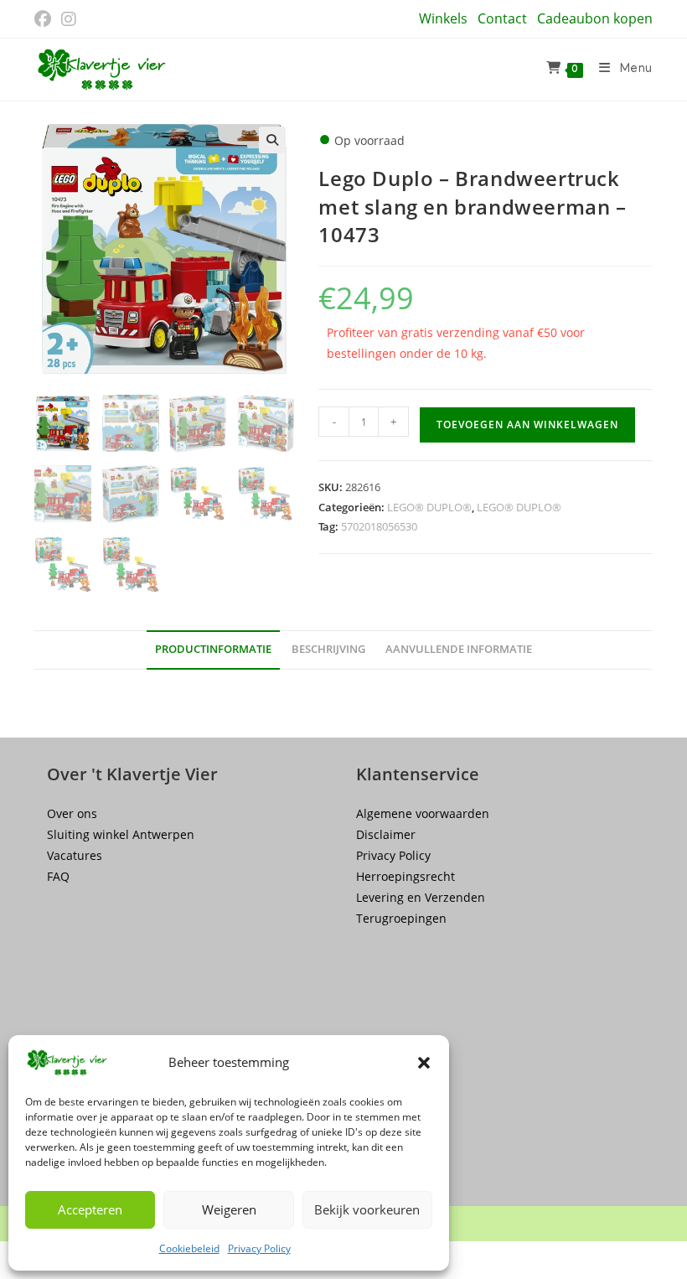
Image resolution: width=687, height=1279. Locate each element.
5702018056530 (379, 526)
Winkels (443, 18)
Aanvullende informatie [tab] (458, 649)
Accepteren (90, 1209)
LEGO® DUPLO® (429, 507)
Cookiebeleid (189, 1248)
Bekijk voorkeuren (367, 1209)
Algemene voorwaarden (422, 813)
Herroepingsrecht (405, 876)
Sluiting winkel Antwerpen (120, 834)
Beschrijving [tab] (328, 649)
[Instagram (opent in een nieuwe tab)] (68, 19)
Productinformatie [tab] (213, 649)
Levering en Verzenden (420, 897)
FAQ (58, 876)
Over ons (72, 813)
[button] (424, 1062)
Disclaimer (386, 834)
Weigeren (229, 1209)
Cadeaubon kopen (595, 18)
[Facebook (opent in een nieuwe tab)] (45, 19)
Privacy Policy (259, 1248)
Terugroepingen (401, 918)
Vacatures (74, 855)
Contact (502, 18)
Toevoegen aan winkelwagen (527, 424)
